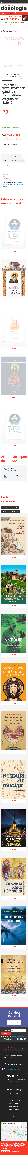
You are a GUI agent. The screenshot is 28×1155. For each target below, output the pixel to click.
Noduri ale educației (13, 794)
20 (13, 654)
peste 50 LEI (15, 511)
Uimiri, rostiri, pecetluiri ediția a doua (13, 941)
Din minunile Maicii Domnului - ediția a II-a (13, 891)
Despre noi (7, 1055)
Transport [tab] (16, 156)
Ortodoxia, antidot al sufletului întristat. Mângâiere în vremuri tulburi (13, 248)
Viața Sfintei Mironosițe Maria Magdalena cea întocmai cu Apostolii (13, 394)
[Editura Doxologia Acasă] (14, 7)
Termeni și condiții (14, 1109)
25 (13, 751)
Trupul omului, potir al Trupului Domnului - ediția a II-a (13, 745)
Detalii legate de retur (14, 1100)
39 (13, 800)
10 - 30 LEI (14, 507)
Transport (14, 1097)
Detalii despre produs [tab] (9, 152)
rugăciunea (20, 184)
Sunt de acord (5, 1151)
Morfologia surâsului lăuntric (13, 697)
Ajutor (14, 1116)
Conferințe (11, 168)
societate (10, 184)
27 (13, 897)
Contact (10, 1057)
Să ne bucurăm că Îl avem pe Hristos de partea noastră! (13, 842)
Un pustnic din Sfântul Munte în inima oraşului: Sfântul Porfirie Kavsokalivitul (13, 292)
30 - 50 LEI (5, 511)
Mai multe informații (11, 1148)
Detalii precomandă (14, 1106)
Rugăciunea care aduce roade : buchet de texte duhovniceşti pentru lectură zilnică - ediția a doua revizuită (13, 646)
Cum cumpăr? (14, 1094)
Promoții (13, 1055)
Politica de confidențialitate (14, 1112)
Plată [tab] (5, 160)
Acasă (2, 30)
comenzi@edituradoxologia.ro (13, 1069)
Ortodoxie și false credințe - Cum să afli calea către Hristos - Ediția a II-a (13, 988)
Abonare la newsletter (12, 16)
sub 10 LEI (5, 507)
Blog (5, 1057)
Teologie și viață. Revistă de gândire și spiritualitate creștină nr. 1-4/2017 (11, 31)
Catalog (19, 1055)
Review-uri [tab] (6, 156)
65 (13, 703)
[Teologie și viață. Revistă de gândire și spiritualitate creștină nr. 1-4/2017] (14, 53)
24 (13, 255)
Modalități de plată (14, 1103)
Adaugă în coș (12, 306)
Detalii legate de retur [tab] (17, 160)
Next (23, 53)
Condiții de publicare (9, 1079)
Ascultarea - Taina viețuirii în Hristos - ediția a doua (13, 550)
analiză (5, 186)
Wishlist (17, 306)
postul (15, 184)
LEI (15, 255)
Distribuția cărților (14, 1081)
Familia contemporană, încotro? (13, 600)
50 (13, 995)
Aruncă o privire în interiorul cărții (13, 75)
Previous (5, 53)
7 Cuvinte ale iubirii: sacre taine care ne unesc (13, 346)
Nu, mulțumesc (15, 1151)
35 (13, 556)
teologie (5, 184)
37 (13, 605)
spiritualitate (18, 182)
